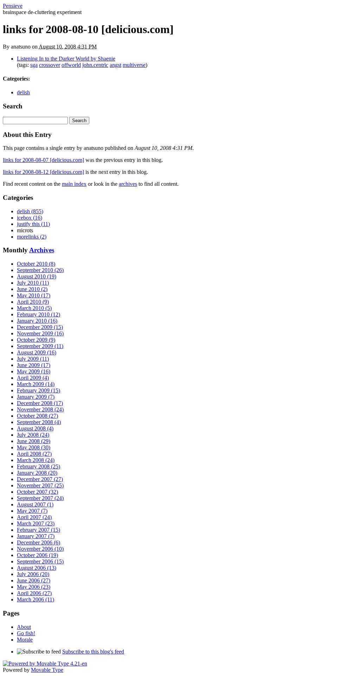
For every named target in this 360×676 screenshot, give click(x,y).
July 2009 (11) (33, 359)
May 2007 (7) (32, 511)
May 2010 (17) (33, 295)
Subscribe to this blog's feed (93, 652)
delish (23, 92)
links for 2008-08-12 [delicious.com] (43, 172)
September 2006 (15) (40, 561)
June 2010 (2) (32, 289)
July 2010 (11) (33, 283)
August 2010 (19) (36, 276)
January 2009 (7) (35, 397)
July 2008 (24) (33, 435)
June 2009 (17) (33, 365)
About (24, 627)
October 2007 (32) (37, 492)
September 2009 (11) (40, 346)
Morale (25, 640)
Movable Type (47, 670)
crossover (49, 65)
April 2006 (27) (34, 593)
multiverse (134, 65)
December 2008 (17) (40, 403)
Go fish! (26, 633)
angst (115, 65)
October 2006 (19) (37, 555)
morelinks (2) (31, 237)
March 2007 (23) (35, 523)
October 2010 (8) (36, 264)
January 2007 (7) (35, 536)
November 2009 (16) (40, 333)
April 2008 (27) (34, 454)
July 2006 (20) (33, 574)
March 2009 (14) (35, 384)
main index (74, 184)
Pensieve (12, 6)
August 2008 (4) (35, 428)
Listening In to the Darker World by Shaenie (66, 59)
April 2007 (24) (34, 517)
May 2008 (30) (33, 447)
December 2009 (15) (40, 327)
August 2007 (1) (35, 504)
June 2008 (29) (33, 441)
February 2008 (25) (38, 466)
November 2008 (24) (40, 409)
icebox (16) (29, 218)
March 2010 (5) (34, 308)
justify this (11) (33, 224)
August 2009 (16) (36, 352)
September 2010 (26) (40, 270)
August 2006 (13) (36, 568)
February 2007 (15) (38, 530)
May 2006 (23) (33, 587)
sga (34, 65)
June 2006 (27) (33, 580)
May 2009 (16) (33, 371)
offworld (71, 65)
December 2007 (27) (40, 479)
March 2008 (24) (35, 460)
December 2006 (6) (38, 542)
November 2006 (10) (40, 549)
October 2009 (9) (36, 340)
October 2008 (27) (37, 416)
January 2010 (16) (37, 321)
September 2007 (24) (40, 498)
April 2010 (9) (33, 302)
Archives (41, 250)
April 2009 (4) (33, 378)
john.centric (95, 65)
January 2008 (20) (37, 473)
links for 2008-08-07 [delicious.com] (43, 160)
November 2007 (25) (40, 485)
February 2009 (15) (38, 390)
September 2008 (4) (39, 422)
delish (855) (30, 211)
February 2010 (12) (38, 314)
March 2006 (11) (35, 599)
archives (128, 184)
